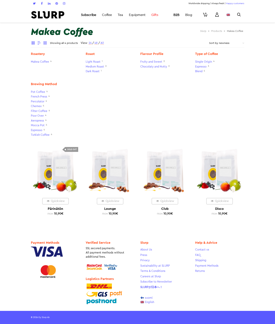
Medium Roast (95, 66)
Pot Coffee (38, 92)
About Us (146, 249)
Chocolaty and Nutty (153, 66)
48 (96, 43)
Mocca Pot (38, 125)
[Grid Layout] (45, 43)
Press (143, 255)
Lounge (110, 208)
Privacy (145, 260)
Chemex (36, 106)
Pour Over (37, 115)
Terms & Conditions (152, 271)
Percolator (37, 101)
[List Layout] (39, 43)
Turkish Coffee (40, 135)
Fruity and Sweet (151, 61)
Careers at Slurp (150, 276)
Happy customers (235, 3)
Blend (198, 71)
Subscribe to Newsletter (156, 281)
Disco (219, 208)
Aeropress (37, 120)
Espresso (201, 66)
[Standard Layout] (33, 43)
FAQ (198, 255)
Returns (200, 271)
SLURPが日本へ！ (151, 287)
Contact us (202, 249)
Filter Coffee (39, 111)
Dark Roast (93, 71)
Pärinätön (55, 208)
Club (165, 208)
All (102, 43)
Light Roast (93, 61)
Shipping (200, 260)
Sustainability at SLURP (155, 265)
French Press (39, 96)
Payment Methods (207, 265)
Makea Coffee (40, 61)
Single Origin (203, 61)
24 (90, 43)
